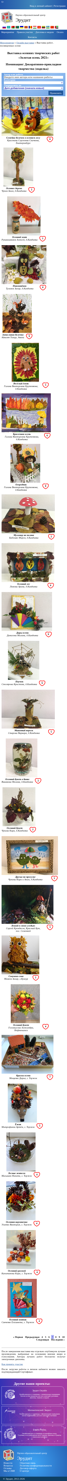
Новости (8, 1463)
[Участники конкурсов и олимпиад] (4, 28)
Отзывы (8, 1468)
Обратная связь (28, 1463)
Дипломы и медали (45, 32)
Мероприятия (7, 32)
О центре (24, 1471)
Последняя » (58, 1339)
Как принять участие (12, 1364)
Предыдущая (32, 1337)
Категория (9, 80)
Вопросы (8, 1465)
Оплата (60, 32)
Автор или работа (13, 74)
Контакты (32, 37)
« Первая (18, 1337)
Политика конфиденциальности (36, 1465)
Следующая (42, 1339)
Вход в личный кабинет (41, 6)
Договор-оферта (28, 1468)
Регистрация (59, 6)
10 (63, 1337)
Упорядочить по (12, 85)
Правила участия (25, 32)
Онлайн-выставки (25, 42)
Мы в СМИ (9, 1471)
